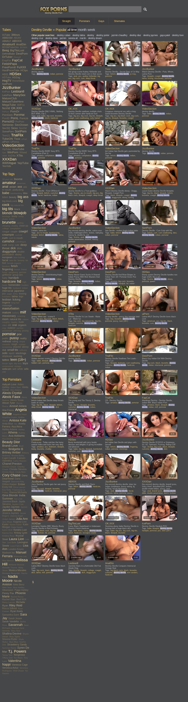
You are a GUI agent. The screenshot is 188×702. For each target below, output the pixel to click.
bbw (25, 193)
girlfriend (6, 275)
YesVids (6, 166)
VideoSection (13, 145)
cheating (6, 226)
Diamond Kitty (17, 481)
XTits (20, 155)
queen (152, 281)
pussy (14, 338)
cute (17, 245)
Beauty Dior (11, 442)
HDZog (16, 77)
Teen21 (6, 135)
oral (14, 325)
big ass (23, 197)
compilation (15, 228)
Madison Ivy (8, 552)
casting (20, 223)
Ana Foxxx (8, 410)
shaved (17, 347)
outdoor (11, 328)
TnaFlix (17, 135)
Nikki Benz (18, 584)
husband (17, 288)
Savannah (15, 625)
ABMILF (6, 41)
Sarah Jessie (15, 618)
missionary (9, 315)
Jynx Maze (7, 522)
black (17, 209)
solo (4, 353)
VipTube (6, 149)
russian (22, 344)
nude (21, 322)
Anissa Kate (17, 420)
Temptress (19, 654)
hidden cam (36, 363)
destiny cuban (63, 35)
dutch (166, 493)
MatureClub (9, 98)
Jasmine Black (9, 501)
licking (16, 299)
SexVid (23, 128)
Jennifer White (11, 510)
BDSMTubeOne (10, 47)
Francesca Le (18, 490)
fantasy (21, 260)
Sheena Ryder (9, 639)
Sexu (14, 128)
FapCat (17, 60)
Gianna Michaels (18, 492)
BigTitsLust (17, 50)
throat (5, 363)
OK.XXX (16, 108)
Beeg (5, 50)
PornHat (19, 114)
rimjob (22, 341)
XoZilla (11, 155)
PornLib (24, 118)
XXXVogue (9, 163)
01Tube (6, 35)
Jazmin (24, 507)
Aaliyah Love (9, 384)
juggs (9, 294)
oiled (4, 325)
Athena (12, 432)
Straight (66, 21)
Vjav (4, 152)
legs (21, 296)
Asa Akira (16, 426)
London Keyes (16, 549)
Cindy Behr (20, 472)
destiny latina (78, 35)
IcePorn (7, 83)
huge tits (7, 288)
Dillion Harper (9, 484)
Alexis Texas (17, 400)
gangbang (13, 272)
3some (18, 179)
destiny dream (95, 38)
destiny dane (51, 38)
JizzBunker (11, 88)
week (91, 30)
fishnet (41, 533)
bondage (6, 216)
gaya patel (165, 35)
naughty (6, 322)
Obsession (7, 590)
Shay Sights (14, 636)
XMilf (4, 156)
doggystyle (9, 251)
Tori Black (18, 658)
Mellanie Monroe (16, 564)
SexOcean (21, 124)
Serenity (6, 630)
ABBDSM (7, 37)
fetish (14, 266)
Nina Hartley (18, 587)
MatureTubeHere (13, 101)
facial (5, 260)
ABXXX (17, 41)
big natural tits (17, 205)
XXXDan (9, 159)
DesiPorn (22, 53)
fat (27, 260)
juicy (65, 491)
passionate (7, 330)
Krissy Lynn (20, 532)
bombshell (97, 449)
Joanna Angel (16, 516)
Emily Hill (7, 487)
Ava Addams (17, 435)
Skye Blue (13, 642)
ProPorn (19, 121)
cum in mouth (16, 238)
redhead (6, 341)
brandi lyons (157, 491)
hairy (4, 278)
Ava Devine (7, 439)
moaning (21, 316)
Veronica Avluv (10, 667)
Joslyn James (8, 519)
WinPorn (12, 152)
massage (7, 305)
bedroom (52, 447)
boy (111, 319)
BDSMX (23, 47)
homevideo (14, 285)
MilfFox (21, 105)
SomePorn (8, 131)
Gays (101, 21)
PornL (15, 118)
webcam (6, 369)
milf (23, 312)
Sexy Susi (15, 630)
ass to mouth (86, 193)
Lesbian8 (17, 91)
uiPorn (5, 141)
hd (19, 281)
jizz (4, 293)
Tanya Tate (7, 655)
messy (95, 239)
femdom (6, 266)
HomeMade (18, 81)
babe (5, 193)
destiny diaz (135, 35)
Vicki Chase (18, 670)
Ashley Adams (9, 429)
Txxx (17, 138)
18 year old (7, 179)
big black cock (9, 201)
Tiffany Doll (7, 658)
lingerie (6, 302)
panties (20, 328)
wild (4, 372)
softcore (23, 350)
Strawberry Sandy (17, 644)
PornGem (7, 115)
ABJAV (17, 38)
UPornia (14, 142)
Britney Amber (11, 452)
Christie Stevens (18, 469)
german (22, 272)
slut (4, 350)
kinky (15, 294)
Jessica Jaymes (10, 513)
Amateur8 (8, 44)
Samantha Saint (10, 614)
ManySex (19, 95)
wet (14, 369)
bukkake (121, 363)
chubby (14, 226)
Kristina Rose (8, 536)
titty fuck (18, 363)
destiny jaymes (150, 35)
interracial (7, 290)
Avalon (17, 439)
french (17, 269)
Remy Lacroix (8, 602)
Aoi (15, 424)
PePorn (5, 111)
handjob (14, 277)
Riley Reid (15, 605)
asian (12, 186)
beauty (12, 197)
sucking (18, 356)
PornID (6, 118)
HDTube (6, 77)
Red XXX (21, 599)
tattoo (5, 359)
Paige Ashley (21, 590)
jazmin (63, 38)
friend (24, 269)
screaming (7, 347)
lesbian (6, 299)
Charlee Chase (9, 466)
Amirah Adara (18, 406)
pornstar (9, 334)
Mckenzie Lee (20, 556)
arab (82, 237)
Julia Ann (22, 518)
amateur (9, 183)
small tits (12, 349)
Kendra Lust (20, 529)
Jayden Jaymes (11, 507)
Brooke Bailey (17, 455)
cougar (5, 231)
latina (15, 296)
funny (4, 272)
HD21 (5, 74)
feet (4, 263)
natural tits (15, 319)
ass (19, 186)
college (5, 228)
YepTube (23, 163)
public (5, 338)
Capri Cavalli (9, 458)
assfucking (18, 190)
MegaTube (9, 104)
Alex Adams (15, 390)
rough (14, 344)
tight (11, 363)
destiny (90, 35)
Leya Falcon (16, 546)
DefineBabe (8, 53)
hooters (24, 285)
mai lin (83, 38)
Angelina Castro (9, 417)
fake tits (12, 260)
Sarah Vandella (10, 621)
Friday (5, 492)
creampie (8, 234)
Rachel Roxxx (17, 597)
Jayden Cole (18, 504)
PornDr (14, 111)
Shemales (119, 21)
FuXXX (21, 67)
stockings (21, 353)
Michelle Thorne (9, 567)
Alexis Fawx (11, 397)
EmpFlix (6, 60)
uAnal (24, 139)
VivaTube (18, 149)
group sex (17, 275)
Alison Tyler (8, 403)
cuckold (18, 235)
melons (15, 313)
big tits (7, 209)
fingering (7, 269)
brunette (9, 222)
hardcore (9, 281)
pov (19, 334)
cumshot (8, 241)
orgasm (22, 325)
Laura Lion (16, 539)
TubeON (7, 138)
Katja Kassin (17, 527)
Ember (21, 484)
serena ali (73, 38)
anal (5, 186)
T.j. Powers (17, 651)
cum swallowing (82, 118)
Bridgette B (16, 449)
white (20, 369)
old (9, 325)
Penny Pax (8, 593)
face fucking (19, 257)
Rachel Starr (8, 599)
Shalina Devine (11, 633)
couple (14, 231)
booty (14, 216)
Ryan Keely (16, 611)
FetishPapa (9, 63)
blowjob (20, 213)
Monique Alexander (11, 573)
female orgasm (14, 263)
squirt (11, 353)
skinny (25, 347)
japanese (19, 290)
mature (6, 312)
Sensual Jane (18, 628)
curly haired (95, 118)
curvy (11, 245)
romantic (6, 344)
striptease (7, 356)
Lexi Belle (11, 542)
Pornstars (84, 21)
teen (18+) (18, 360)
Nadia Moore (10, 578)
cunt (4, 245)
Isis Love (18, 499)
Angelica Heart (20, 414)
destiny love (177, 35)
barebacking (16, 193)
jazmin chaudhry (119, 35)
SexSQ (6, 128)
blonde (7, 213)
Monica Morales (17, 570)
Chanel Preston (12, 463)
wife (26, 369)
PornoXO (8, 121)
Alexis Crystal (12, 393)
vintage (17, 366)
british (12, 219)
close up (23, 225)
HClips (24, 70)
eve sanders (132, 572)
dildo (19, 248)
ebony (18, 254)
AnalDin (21, 44)
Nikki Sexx (7, 587)
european (7, 257)
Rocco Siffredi (9, 608)
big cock (76, 78)
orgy (4, 328)
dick (13, 248)
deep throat (90, 78)
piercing (17, 330)
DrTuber (7, 56)
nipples (14, 322)
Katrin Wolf (7, 530)
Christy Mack (8, 472)
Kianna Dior (7, 533)
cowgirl (23, 231)
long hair (15, 303)
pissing (25, 330)
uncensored (7, 366)
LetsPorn (7, 95)
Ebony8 (17, 57)
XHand (23, 152)
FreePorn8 (9, 67)
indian (25, 288)
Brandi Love (10, 445)
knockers (6, 296)
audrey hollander (89, 76)
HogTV (6, 80)
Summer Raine (9, 648)
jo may (133, 74)
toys (25, 363)
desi (175, 233)
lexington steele (89, 533)
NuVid (6, 108)
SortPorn (20, 131)
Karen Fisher (16, 524)
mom (5, 319)
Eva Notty (6, 490)
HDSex (15, 74)
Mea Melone (8, 560)
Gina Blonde (10, 495)
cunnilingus (20, 241)
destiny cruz (37, 38)
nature (25, 319)
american (21, 183)
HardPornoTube (10, 70)
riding (15, 341)
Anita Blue (7, 423)
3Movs (15, 34)
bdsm (5, 197)
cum (5, 237)
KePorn (6, 91)
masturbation (10, 308)
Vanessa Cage (20, 664)
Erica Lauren (19, 487)
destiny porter (102, 35)
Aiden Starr (16, 387)
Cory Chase (11, 475)
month (82, 30)
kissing (22, 293)
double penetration (76, 239)
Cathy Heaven (19, 461)
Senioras (8, 124)
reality (23, 338)
